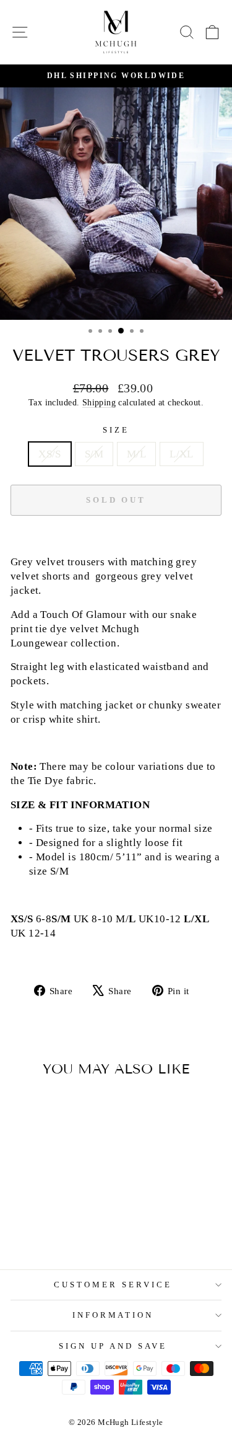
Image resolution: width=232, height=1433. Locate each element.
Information (113, 1315)
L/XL (182, 454)
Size (116, 429)
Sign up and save (113, 1346)
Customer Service (113, 1284)
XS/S (49, 454)
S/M (94, 454)
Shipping (99, 402)
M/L (136, 454)
